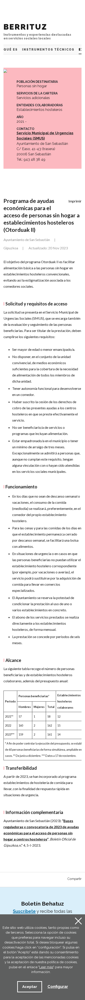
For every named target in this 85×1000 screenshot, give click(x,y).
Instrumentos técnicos (48, 49)
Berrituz (37, 31)
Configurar (58, 986)
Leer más (46, 967)
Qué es (10, 49)
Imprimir (75, 201)
